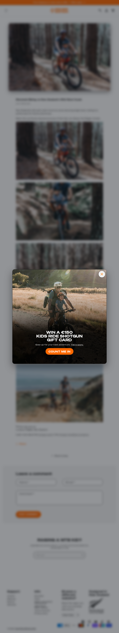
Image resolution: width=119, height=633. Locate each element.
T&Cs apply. (77, 344)
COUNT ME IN (59, 351)
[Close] (101, 274)
